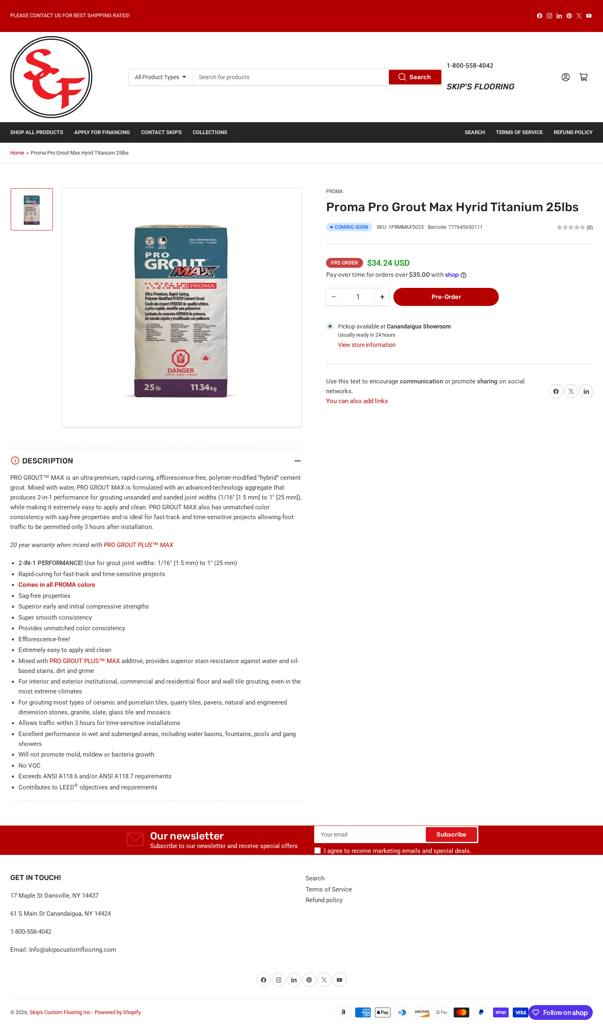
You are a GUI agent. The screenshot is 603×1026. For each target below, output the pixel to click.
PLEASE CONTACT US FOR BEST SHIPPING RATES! (70, 15)
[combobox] (317, 77)
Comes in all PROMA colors (56, 584)
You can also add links (357, 401)
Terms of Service (519, 132)
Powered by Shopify (118, 1012)
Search (420, 77)
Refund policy (573, 132)
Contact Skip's (161, 132)
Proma (334, 191)
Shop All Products (36, 132)
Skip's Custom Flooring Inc (60, 1012)
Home (17, 153)
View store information (367, 345)
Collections (210, 132)
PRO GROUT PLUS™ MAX (138, 545)
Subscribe (451, 834)
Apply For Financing (102, 132)
